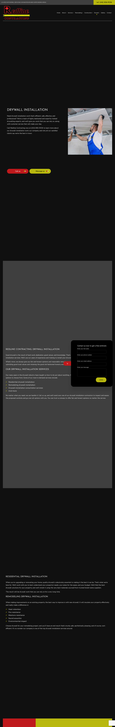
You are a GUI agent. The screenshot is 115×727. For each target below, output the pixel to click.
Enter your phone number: (84, 355)
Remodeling (78, 13)
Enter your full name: (83, 349)
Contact (109, 13)
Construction (88, 13)
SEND (101, 380)
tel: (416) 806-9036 (104, 2)
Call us (17, 171)
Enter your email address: (84, 361)
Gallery (103, 13)
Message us (40, 171)
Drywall (96, 13)
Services (70, 13)
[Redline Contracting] (16, 13)
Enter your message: (83, 367)
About (64, 13)
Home (58, 13)
